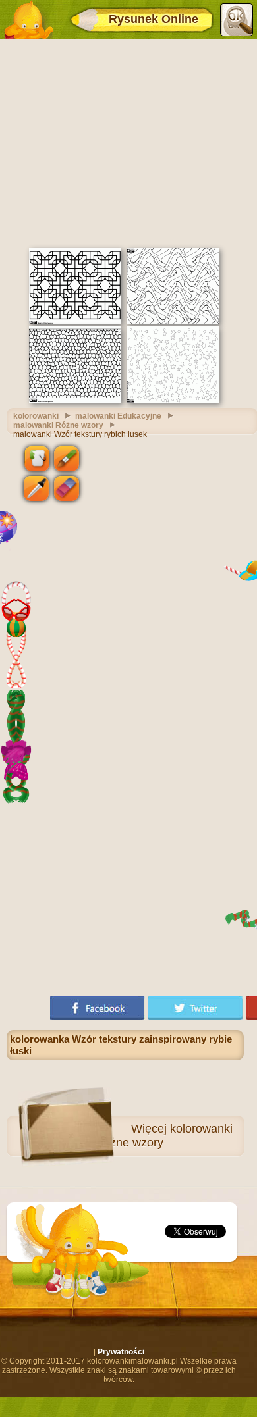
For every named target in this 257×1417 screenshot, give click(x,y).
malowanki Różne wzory (58, 425)
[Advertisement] (128, 142)
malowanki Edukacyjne (118, 416)
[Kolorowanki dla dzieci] (28, 19)
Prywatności (121, 1351)
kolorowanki (36, 416)
